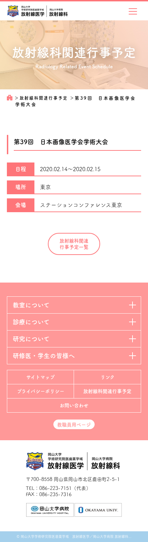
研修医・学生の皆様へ (44, 356)
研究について (31, 339)
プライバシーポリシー (40, 391)
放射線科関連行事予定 (45, 98)
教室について (31, 305)
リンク (108, 377)
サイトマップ (40, 377)
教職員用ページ (74, 424)
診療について (31, 322)
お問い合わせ (74, 405)
